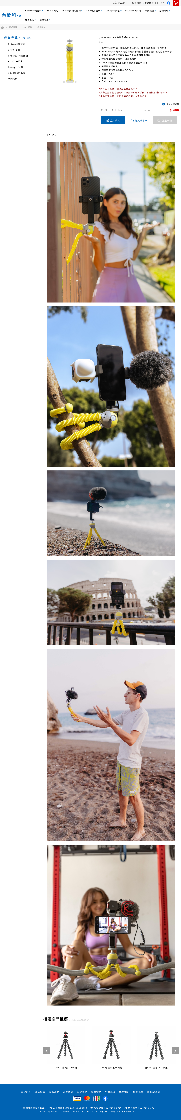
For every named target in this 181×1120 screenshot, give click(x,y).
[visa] (77, 1098)
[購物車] (176, 3)
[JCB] (96, 1098)
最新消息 (44, 19)
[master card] (87, 1098)
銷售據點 (137, 3)
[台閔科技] (11, 15)
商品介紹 (51, 135)
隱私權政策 (153, 1092)
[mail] (163, 3)
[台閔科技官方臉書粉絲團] (169, 3)
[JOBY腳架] (30, 27)
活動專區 (164, 10)
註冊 (125, 3)
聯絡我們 (82, 1092)
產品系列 (30, 19)
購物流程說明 (173, 104)
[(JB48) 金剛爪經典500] (111, 1048)
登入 (120, 3)
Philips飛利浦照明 (72, 10)
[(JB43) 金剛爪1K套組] (66, 1048)
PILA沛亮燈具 (94, 10)
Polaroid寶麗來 (34, 10)
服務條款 (138, 1092)
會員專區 (110, 1092)
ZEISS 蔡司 (52, 10)
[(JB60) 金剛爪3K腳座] (156, 1048)
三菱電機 (150, 10)
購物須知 (124, 1092)
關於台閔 (26, 1092)
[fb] (105, 1098)
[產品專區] (15, 27)
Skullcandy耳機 (133, 10)
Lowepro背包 (113, 10)
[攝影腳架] (41, 27)
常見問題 (149, 3)
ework (128, 1111)
